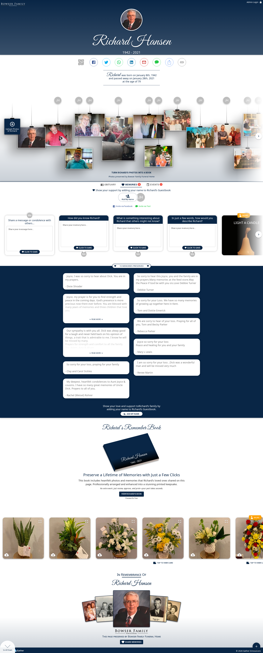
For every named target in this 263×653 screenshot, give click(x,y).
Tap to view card (165, 563)
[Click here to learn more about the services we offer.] (131, 631)
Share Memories (133, 642)
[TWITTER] (106, 62)
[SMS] (157, 62)
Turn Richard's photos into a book (131, 173)
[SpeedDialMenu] (256, 646)
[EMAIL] (144, 62)
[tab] (108, 184)
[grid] (131, 138)
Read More (96, 319)
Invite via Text (144, 206)
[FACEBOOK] (94, 62)
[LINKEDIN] (131, 62)
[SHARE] (169, 62)
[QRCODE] (81, 62)
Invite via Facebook (123, 206)
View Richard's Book (131, 494)
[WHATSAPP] (119, 62)
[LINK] (182, 62)
